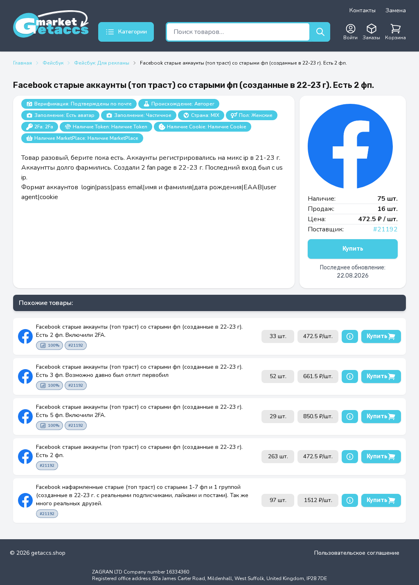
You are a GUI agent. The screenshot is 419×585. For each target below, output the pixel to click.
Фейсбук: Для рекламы (101, 63)
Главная (22, 63)
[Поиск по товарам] (320, 32)
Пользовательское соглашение (356, 553)
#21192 (385, 229)
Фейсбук (53, 63)
